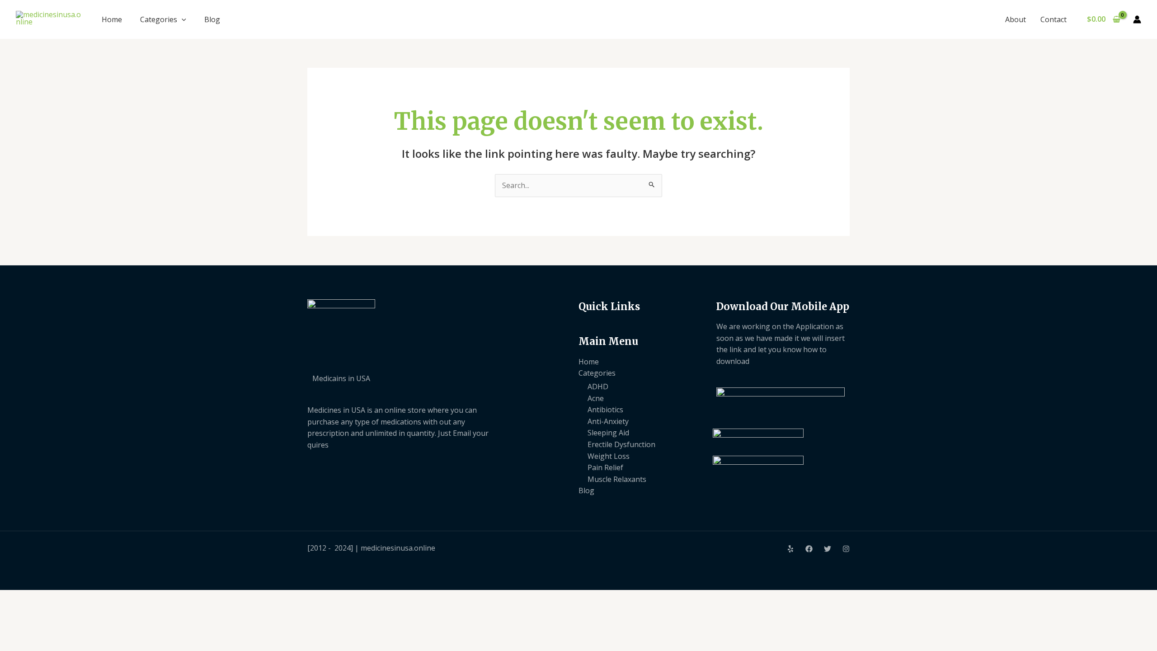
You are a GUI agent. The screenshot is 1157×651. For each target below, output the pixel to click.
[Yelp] (790, 548)
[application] (181, 19)
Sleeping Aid (608, 433)
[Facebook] (809, 548)
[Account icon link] (1137, 19)
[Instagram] (846, 548)
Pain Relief (605, 467)
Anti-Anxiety (608, 421)
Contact (1053, 19)
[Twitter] (827, 548)
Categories (158, 19)
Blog (212, 19)
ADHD (598, 387)
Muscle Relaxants (617, 479)
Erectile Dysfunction (621, 444)
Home (112, 19)
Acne (596, 398)
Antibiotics (605, 410)
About (1015, 19)
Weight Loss (609, 456)
